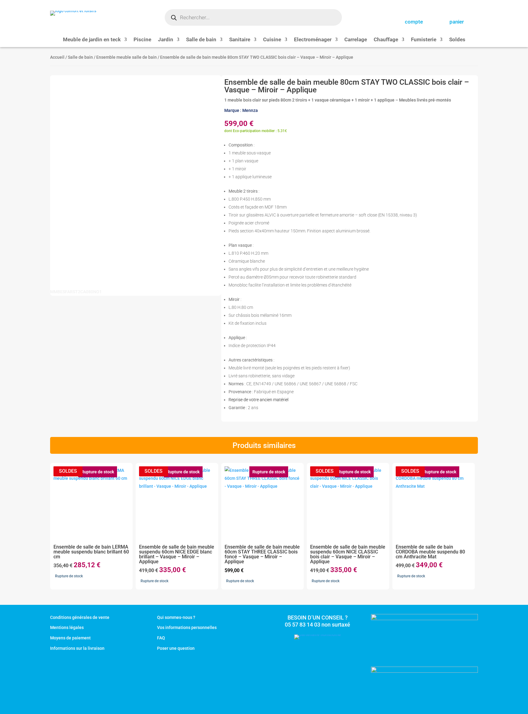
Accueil (57, 57)
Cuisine (272, 40)
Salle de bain (201, 40)
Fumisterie (423, 40)
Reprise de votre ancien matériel (258, 399)
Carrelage (355, 40)
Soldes (457, 40)
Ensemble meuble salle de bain (126, 57)
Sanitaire (239, 40)
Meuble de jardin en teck (92, 40)
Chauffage (386, 40)
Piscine (142, 40)
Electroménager (313, 40)
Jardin (165, 40)
